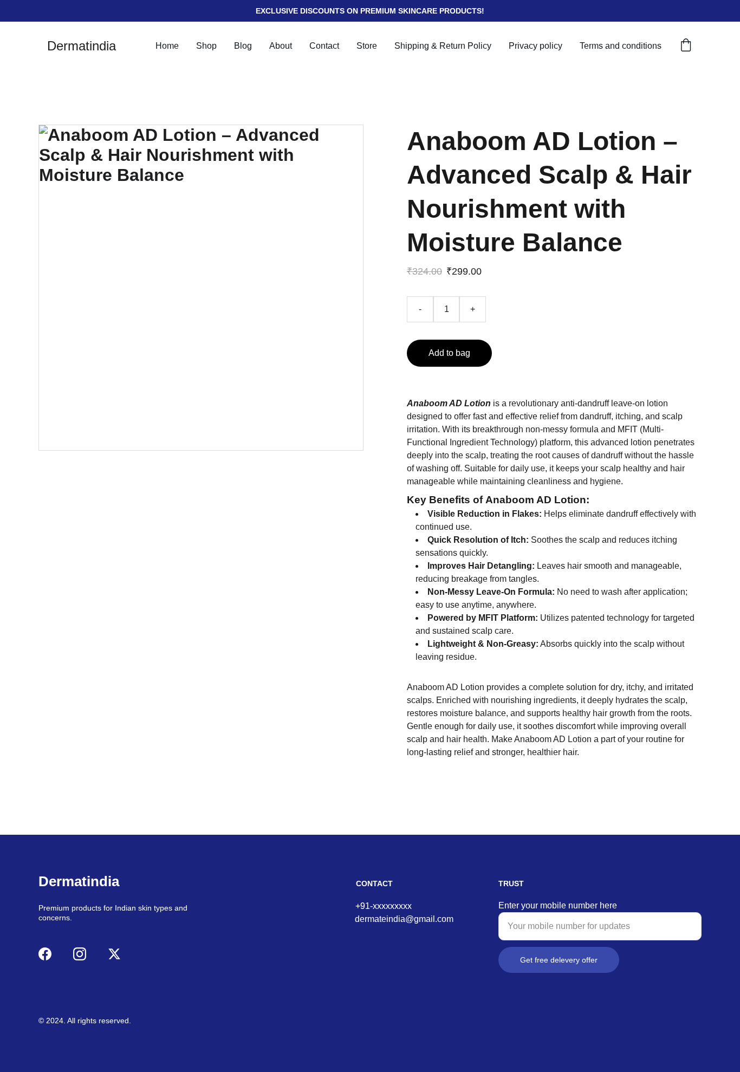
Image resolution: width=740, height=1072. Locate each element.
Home (167, 45)
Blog (243, 45)
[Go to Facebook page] (44, 953)
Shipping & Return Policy (442, 45)
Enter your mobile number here (557, 905)
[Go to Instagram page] (79, 953)
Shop (206, 45)
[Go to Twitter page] (114, 953)
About (280, 45)
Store (366, 45)
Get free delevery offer (559, 960)
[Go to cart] (686, 46)
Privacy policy (535, 45)
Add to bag (449, 353)
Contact (324, 45)
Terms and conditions (620, 45)
